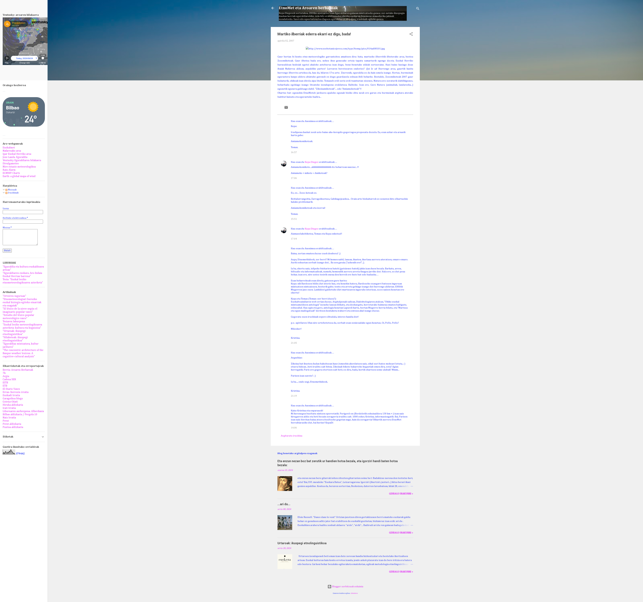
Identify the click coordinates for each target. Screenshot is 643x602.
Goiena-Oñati (10, 401)
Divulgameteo (11, 163)
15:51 (294, 219)
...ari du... (283, 504)
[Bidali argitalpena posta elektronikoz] (286, 108)
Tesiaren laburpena (14, 321)
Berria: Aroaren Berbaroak (18, 370)
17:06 (294, 178)
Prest (6, 421)
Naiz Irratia (9, 417)
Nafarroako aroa (12, 151)
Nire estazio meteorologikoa (19, 166)
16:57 (294, 152)
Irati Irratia (9, 408)
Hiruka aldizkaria (13, 405)
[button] (411, 34)
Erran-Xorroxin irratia (15, 392)
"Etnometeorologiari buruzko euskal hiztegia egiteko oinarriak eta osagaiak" (22, 302)
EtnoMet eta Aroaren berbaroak (308, 8)
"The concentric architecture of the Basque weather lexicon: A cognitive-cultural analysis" (23, 353)
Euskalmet (9, 147)
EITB (5, 382)
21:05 (294, 343)
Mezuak (12, 189)
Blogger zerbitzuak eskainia (347, 586)
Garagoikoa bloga (13, 398)
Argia (6, 376)
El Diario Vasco (11, 389)
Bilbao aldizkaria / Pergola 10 (20, 414)
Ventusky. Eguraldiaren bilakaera (22, 160)
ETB (5, 386)
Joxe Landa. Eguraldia (15, 157)
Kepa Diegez (311, 162)
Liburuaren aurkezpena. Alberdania (23, 411)
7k (4, 373)
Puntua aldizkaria (13, 427)
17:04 (294, 239)
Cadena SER (9, 379)
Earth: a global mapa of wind (19, 176)
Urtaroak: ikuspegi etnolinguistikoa (302, 543)
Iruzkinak (13, 192)
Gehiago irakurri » (401, 493)
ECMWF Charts (11, 173)
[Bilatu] (418, 9)
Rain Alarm (9, 170)
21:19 (294, 396)
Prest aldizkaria (12, 424)
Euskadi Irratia (11, 395)
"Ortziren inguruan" (14, 296)
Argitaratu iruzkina (291, 435)
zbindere (354, 593)
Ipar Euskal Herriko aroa (17, 154)
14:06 (294, 427)
